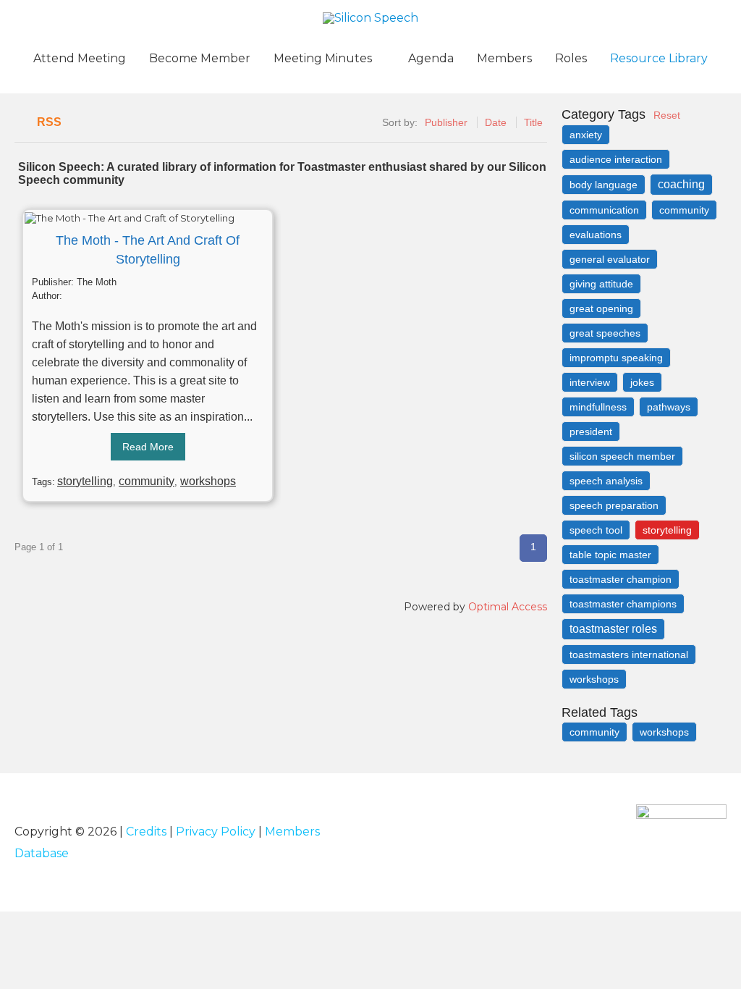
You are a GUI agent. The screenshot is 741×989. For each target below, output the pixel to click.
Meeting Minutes (323, 58)
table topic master (610, 554)
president (590, 431)
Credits (146, 831)
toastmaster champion (620, 579)
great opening (601, 308)
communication (604, 210)
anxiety (585, 134)
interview (589, 382)
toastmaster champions (623, 604)
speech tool (595, 530)
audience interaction (615, 159)
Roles (571, 58)
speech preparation (614, 505)
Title (533, 122)
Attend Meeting (79, 58)
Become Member (199, 58)
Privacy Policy (215, 831)
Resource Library (659, 58)
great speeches (604, 333)
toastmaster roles (613, 629)
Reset (666, 115)
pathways (668, 407)
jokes (642, 382)
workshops (208, 481)
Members (504, 58)
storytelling (85, 481)
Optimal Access (507, 606)
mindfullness (598, 407)
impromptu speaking (616, 357)
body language (603, 184)
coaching (681, 184)
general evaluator (609, 259)
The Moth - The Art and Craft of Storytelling (148, 249)
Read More (148, 447)
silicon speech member (622, 456)
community (146, 481)
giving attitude (601, 284)
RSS (49, 122)
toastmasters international (628, 654)
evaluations (595, 234)
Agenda (431, 58)
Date (496, 122)
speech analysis (606, 481)
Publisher (446, 122)
